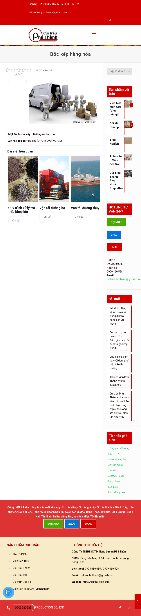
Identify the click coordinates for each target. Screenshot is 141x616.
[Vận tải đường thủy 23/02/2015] (138, 601)
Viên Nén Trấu (21, 560)
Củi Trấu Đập (20, 574)
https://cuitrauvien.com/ (97, 581)
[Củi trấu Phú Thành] (43, 35)
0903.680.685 (51, 4)
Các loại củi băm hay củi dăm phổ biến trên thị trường (119, 362)
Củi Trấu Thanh (21, 567)
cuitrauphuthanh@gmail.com (50, 12)
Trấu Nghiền (20, 554)
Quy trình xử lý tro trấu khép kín (21, 210)
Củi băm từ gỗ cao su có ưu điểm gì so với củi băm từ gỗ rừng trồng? (119, 340)
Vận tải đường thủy (85, 208)
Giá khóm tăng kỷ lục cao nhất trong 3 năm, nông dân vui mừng (118, 316)
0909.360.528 (72, 4)
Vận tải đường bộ (52, 208)
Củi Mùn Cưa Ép (22, 581)
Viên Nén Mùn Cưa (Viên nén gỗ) (31, 588)
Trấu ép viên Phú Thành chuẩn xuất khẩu (119, 381)
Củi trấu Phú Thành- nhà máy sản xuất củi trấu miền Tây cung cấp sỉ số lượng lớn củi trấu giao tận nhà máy (119, 405)
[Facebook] (110, 20)
